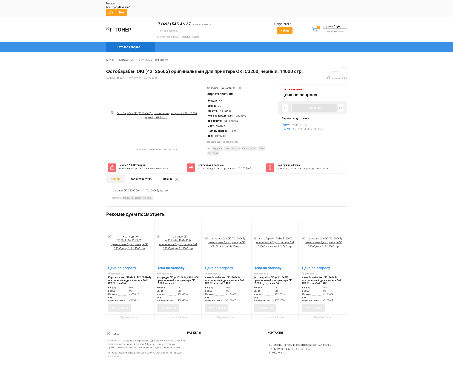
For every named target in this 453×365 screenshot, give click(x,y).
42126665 (213, 153)
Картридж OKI (249, 148)
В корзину (314, 107)
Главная (110, 60)
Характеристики (141, 179)
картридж (217, 148)
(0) (122, 274)
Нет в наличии (119, 308)
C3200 (261, 148)
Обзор (115, 179)
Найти (284, 30)
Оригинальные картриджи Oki (153, 60)
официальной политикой (134, 344)
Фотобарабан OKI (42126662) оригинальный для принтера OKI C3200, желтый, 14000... (224, 280)
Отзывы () (171, 179)
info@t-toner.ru (283, 24)
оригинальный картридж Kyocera (183, 37)
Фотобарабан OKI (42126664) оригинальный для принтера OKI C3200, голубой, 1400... (321, 280)
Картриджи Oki (126, 60)
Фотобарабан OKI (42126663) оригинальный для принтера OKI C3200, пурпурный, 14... (273, 280)
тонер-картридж (232, 148)
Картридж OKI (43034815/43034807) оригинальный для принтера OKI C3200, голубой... (129, 280)
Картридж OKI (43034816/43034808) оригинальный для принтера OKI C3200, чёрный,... (178, 280)
